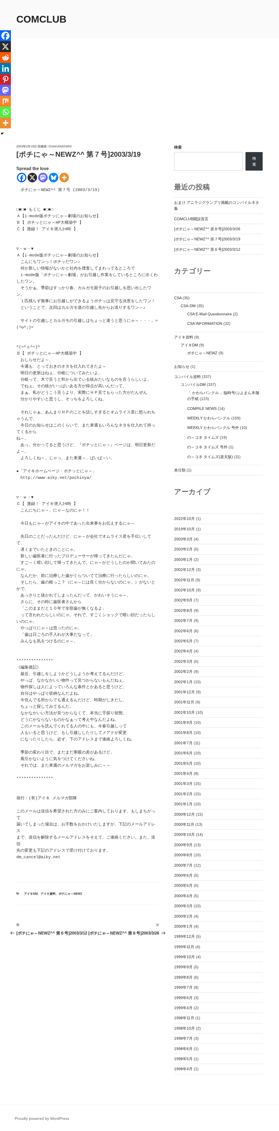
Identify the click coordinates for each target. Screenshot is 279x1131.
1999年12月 (184, 936)
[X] (32, 177)
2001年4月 (183, 773)
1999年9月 (183, 967)
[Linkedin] (5, 68)
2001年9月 (183, 722)
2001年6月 (183, 753)
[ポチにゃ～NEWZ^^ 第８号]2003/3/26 (207, 229)
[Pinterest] (5, 79)
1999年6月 (183, 998)
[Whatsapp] (5, 112)
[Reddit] (5, 57)
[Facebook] (21, 177)
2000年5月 (183, 885)
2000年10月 (184, 834)
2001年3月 (183, 783)
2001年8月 (183, 732)
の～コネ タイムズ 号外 (207, 447)
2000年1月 (183, 926)
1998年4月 (183, 1069)
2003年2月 (183, 549)
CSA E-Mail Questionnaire (209, 314)
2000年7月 (183, 865)
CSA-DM (188, 306)
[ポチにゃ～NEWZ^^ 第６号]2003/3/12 (207, 249)
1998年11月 (184, 1018)
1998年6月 (183, 1049)
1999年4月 (183, 1008)
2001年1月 (183, 804)
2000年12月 (184, 814)
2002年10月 (184, 590)
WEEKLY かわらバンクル (208, 418)
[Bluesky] (53, 177)
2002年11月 (184, 580)
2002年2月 (183, 671)
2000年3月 (183, 906)
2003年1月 (183, 559)
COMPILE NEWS (202, 408)
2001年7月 (183, 743)
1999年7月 (183, 987)
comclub (41, 19)
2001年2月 (183, 794)
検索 (178, 147)
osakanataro (60, 146)
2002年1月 (183, 682)
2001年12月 (184, 692)
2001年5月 (183, 763)
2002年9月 (183, 600)
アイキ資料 (48, 893)
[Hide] (2, 133)
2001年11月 (184, 702)
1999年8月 (183, 977)
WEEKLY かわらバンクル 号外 (213, 427)
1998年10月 (184, 1028)
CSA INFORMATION (204, 323)
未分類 (180, 470)
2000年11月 (184, 824)
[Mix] (5, 101)
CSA (177, 298)
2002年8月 (183, 610)
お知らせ (181, 366)
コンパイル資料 (187, 376)
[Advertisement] (139, 103)
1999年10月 (184, 957)
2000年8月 (183, 855)
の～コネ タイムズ (203, 437)
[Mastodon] (43, 177)
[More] (64, 177)
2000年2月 (183, 916)
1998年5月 (183, 1059)
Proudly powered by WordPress (42, 1118)
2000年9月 (183, 845)
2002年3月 (183, 661)
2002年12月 (184, 569)
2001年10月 (184, 712)
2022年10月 (184, 518)
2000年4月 (183, 896)
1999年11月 (184, 947)
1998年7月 (183, 1038)
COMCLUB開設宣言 (191, 219)
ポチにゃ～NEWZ (70, 893)
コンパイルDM (193, 384)
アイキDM (31, 893)
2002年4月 (183, 651)
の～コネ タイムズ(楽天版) (210, 457)
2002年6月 (183, 631)
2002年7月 (183, 620)
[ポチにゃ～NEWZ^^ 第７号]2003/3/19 (207, 239)
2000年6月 (183, 875)
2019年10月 (184, 529)
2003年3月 (183, 539)
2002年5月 (183, 641)
